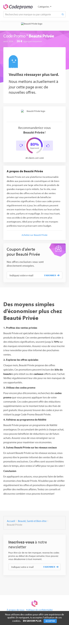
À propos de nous (15, 609)
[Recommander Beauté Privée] (48, 145)
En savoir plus (32, 620)
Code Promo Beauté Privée (36, 414)
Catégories (43, 6)
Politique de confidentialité (39, 609)
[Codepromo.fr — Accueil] (18, 6)
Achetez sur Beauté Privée (34, 234)
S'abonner (50, 275)
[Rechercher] (62, 14)
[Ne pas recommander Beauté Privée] (21, 145)
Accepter (50, 621)
